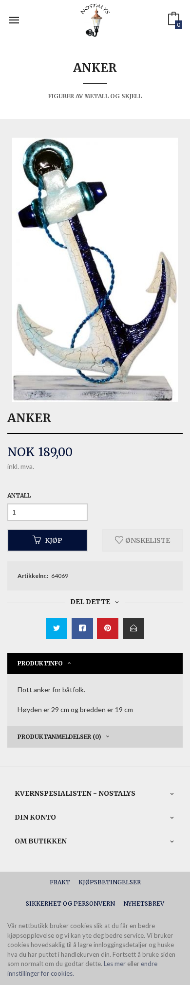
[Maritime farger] (95, 270)
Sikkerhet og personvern (70, 903)
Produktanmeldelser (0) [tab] (59, 736)
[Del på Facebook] (82, 628)
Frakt (60, 882)
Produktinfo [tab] (40, 663)
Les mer (115, 963)
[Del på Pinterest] (107, 628)
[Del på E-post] (133, 628)
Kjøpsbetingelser (109, 882)
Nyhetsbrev (143, 903)
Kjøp (53, 540)
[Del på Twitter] (56, 628)
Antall (19, 495)
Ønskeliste (147, 540)
